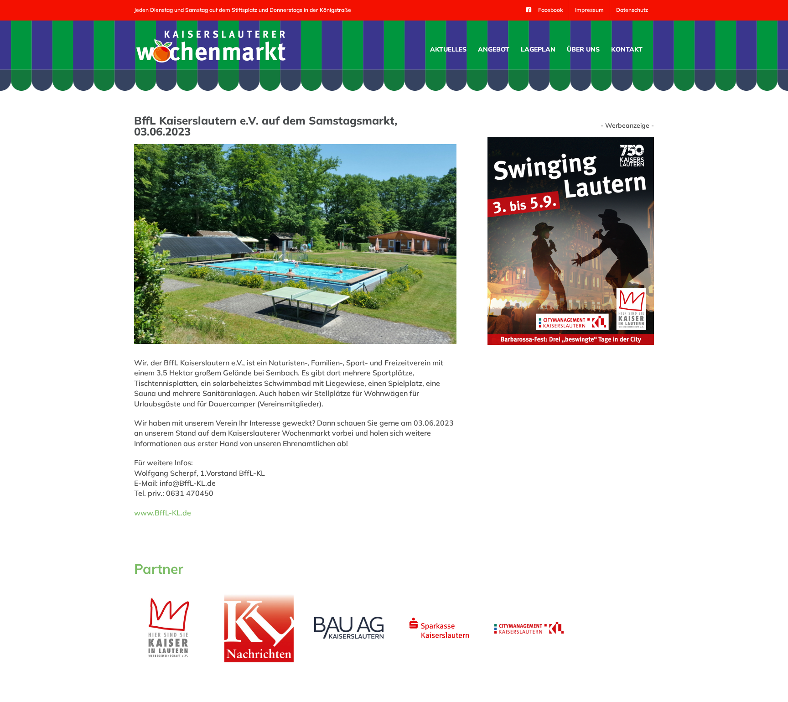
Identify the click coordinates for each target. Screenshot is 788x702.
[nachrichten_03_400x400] (259, 596)
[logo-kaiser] (169, 598)
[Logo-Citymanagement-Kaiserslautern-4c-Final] (529, 625)
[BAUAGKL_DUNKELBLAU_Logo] (349, 620)
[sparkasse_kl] (439, 616)
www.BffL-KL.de (162, 512)
